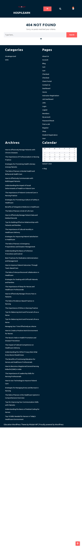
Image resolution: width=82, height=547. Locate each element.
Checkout (45, 74)
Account (45, 60)
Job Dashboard (47, 99)
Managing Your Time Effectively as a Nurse (20, 326)
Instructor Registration (50, 95)
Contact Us (46, 85)
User (44, 138)
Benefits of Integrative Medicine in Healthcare (22, 207)
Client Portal (47, 81)
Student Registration (50, 135)
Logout (44, 110)
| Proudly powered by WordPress (51, 424)
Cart (43, 67)
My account (46, 117)
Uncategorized (10, 56)
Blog (44, 63)
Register (45, 128)
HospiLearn (21, 12)
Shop (44, 131)
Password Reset (48, 121)
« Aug (44, 168)
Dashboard (46, 88)
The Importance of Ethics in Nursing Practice (21, 308)
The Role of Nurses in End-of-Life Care (19, 211)
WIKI (7, 60)
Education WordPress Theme (15, 424)
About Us (45, 56)
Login (44, 106)
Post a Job (46, 124)
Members (45, 113)
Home (44, 92)
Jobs (44, 103)
